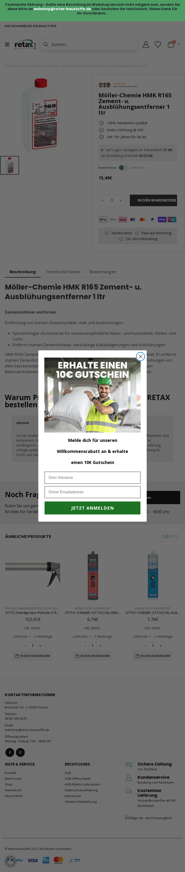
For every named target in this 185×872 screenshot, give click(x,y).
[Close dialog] (140, 356)
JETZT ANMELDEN (92, 508)
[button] (10, 861)
